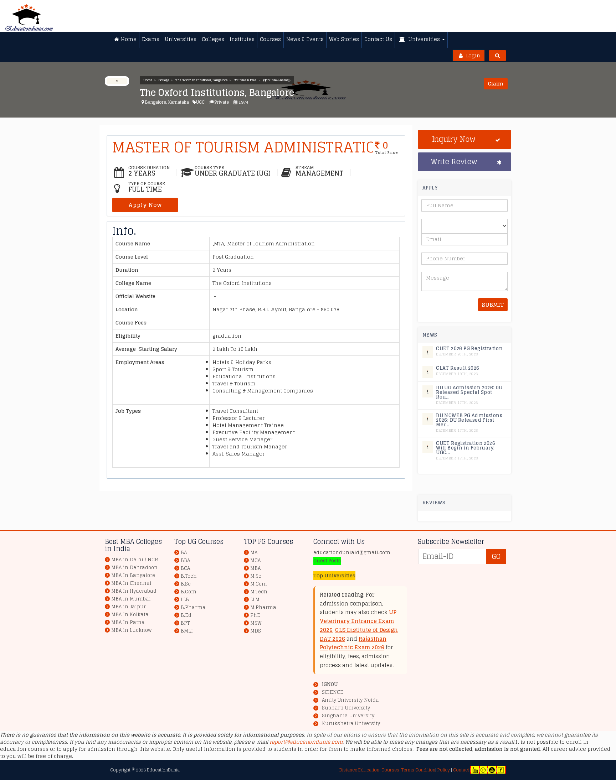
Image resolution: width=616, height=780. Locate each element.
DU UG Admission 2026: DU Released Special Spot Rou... (469, 392)
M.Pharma (263, 607)
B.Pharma (193, 607)
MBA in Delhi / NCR (134, 560)
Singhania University (348, 716)
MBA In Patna (128, 622)
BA (184, 552)
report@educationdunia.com (306, 741)
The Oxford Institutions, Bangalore (201, 80)
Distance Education (359, 770)
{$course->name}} (277, 80)
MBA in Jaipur (128, 607)
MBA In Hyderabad (133, 591)
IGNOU (330, 684)
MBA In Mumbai (131, 599)
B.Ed (186, 615)
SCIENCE (332, 692)
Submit (493, 305)
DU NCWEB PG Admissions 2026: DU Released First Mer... (469, 420)
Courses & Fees (245, 80)
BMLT (187, 631)
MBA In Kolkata (130, 614)
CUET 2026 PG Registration (469, 348)
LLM (255, 600)
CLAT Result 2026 (457, 368)
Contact (461, 770)
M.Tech (258, 592)
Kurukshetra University (351, 724)
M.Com (258, 584)
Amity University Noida (350, 700)
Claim (495, 83)
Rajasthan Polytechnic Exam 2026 (353, 643)
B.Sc (186, 584)
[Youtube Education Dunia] (492, 770)
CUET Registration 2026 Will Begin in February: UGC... (465, 448)
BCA (185, 568)
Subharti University (346, 708)
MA (253, 552)
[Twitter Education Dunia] (483, 770)
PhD (255, 615)
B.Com (188, 592)
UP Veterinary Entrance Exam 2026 (358, 621)
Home (147, 80)
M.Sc (255, 576)
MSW (256, 623)
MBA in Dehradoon (134, 567)
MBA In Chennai (131, 583)
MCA (255, 560)
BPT (185, 623)
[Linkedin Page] (475, 770)
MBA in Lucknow (131, 630)
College (164, 80)
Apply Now (145, 205)
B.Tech (189, 576)
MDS (255, 631)
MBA (255, 568)
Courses (390, 770)
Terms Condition (418, 770)
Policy (443, 770)
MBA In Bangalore (133, 575)
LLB (185, 600)
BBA (185, 560)
